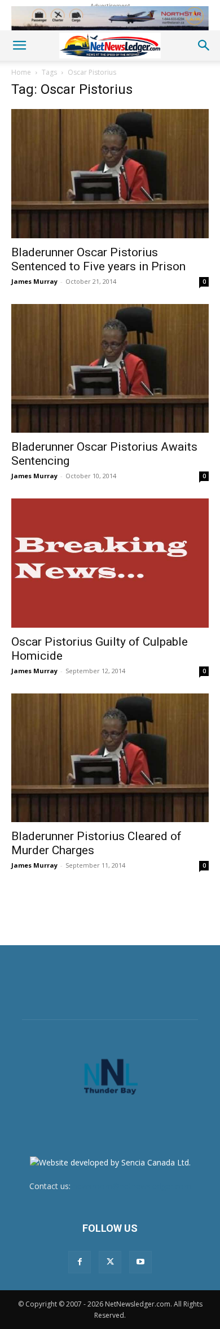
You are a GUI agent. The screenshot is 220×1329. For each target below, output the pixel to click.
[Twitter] (110, 1262)
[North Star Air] (110, 18)
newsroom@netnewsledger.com (132, 1186)
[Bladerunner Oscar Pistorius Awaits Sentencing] (110, 368)
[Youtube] (140, 1262)
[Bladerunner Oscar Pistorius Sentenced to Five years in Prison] (110, 173)
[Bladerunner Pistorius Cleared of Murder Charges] (110, 758)
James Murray (34, 281)
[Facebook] (79, 1262)
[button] (19, 45)
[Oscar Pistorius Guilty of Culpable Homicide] (110, 563)
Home (21, 72)
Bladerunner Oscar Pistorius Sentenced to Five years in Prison (98, 259)
